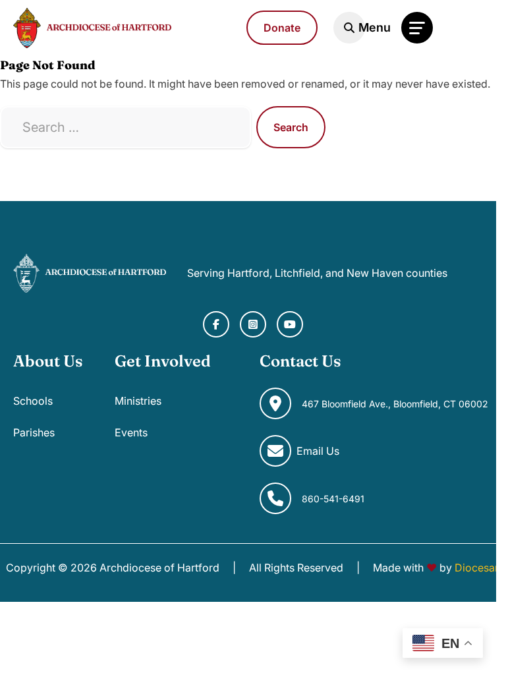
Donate (282, 27)
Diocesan (478, 567)
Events (131, 432)
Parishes (34, 432)
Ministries (138, 400)
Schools (33, 400)
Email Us (317, 450)
